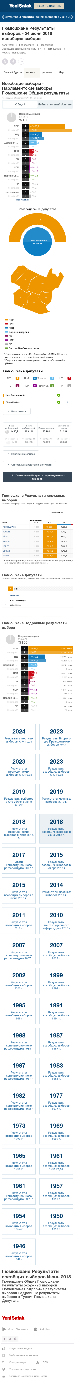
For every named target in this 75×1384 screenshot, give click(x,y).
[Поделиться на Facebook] (14, 61)
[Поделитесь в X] (6, 61)
